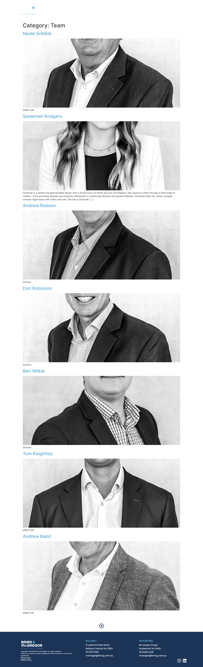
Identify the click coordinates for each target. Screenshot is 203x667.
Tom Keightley (37, 453)
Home (80, 10)
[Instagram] (179, 661)
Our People (142, 10)
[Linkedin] (185, 661)
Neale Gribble (37, 33)
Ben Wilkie (34, 371)
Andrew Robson (39, 205)
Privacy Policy (26, 658)
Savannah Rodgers (42, 116)
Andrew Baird (37, 536)
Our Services (118, 10)
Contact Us (177, 10)
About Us (95, 10)
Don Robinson (37, 288)
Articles (159, 10)
